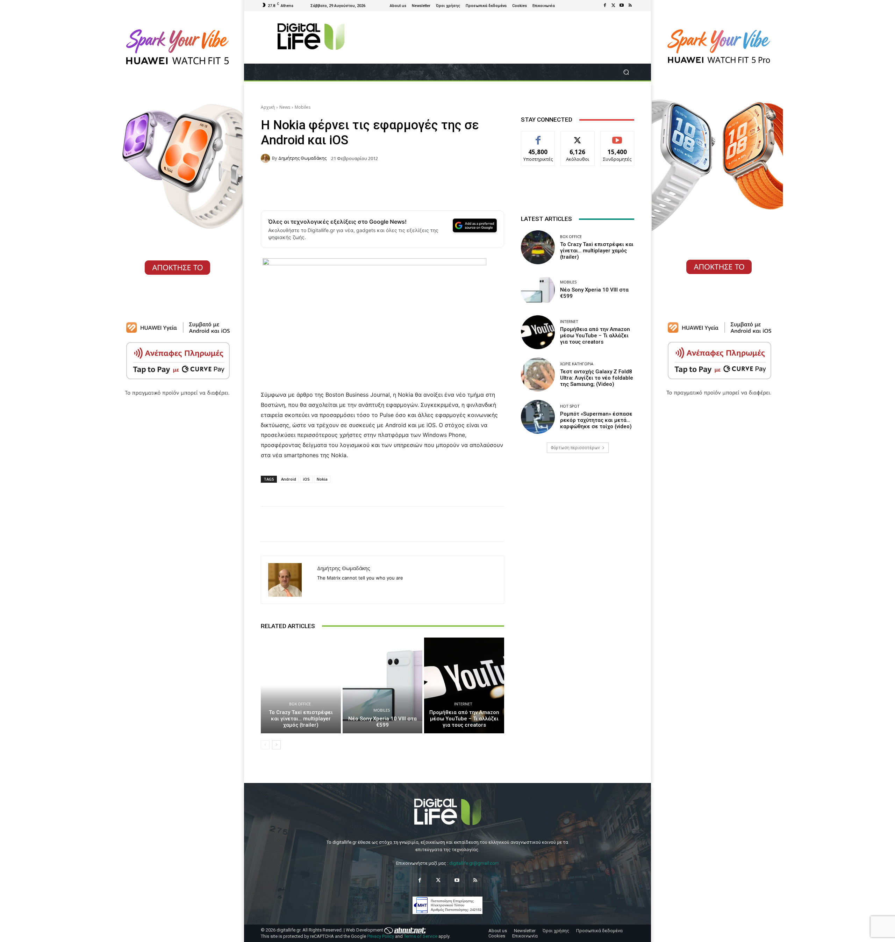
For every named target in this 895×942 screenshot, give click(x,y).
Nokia (322, 479)
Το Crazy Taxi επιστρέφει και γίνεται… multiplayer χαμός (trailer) (301, 718)
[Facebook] (605, 5)
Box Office (300, 704)
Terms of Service (420, 936)
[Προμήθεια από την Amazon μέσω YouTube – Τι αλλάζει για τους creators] (464, 685)
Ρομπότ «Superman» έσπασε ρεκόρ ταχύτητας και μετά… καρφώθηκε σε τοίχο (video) (596, 420)
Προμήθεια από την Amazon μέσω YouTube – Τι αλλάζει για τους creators (464, 718)
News (284, 107)
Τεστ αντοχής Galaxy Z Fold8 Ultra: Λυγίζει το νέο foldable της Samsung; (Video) (596, 377)
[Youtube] (621, 5)
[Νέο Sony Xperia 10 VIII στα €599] (383, 685)
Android (288, 479)
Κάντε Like (538, 136)
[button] (626, 72)
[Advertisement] (577, 513)
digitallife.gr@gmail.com (474, 863)
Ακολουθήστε (578, 136)
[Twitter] (613, 5)
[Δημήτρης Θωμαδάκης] (266, 158)
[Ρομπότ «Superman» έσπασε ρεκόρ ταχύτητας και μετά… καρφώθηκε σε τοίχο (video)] (538, 417)
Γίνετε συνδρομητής (617, 139)
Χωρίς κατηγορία (576, 364)
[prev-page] (265, 744)
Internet (463, 704)
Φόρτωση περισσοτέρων (575, 447)
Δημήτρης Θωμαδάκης (302, 158)
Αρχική (268, 107)
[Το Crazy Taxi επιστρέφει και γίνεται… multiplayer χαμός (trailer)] (301, 685)
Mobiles (302, 107)
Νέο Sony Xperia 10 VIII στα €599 (382, 722)
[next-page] (276, 744)
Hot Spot (570, 406)
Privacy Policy (380, 936)
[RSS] (630, 5)
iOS (306, 479)
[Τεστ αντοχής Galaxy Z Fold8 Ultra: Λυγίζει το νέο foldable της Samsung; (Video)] (538, 374)
